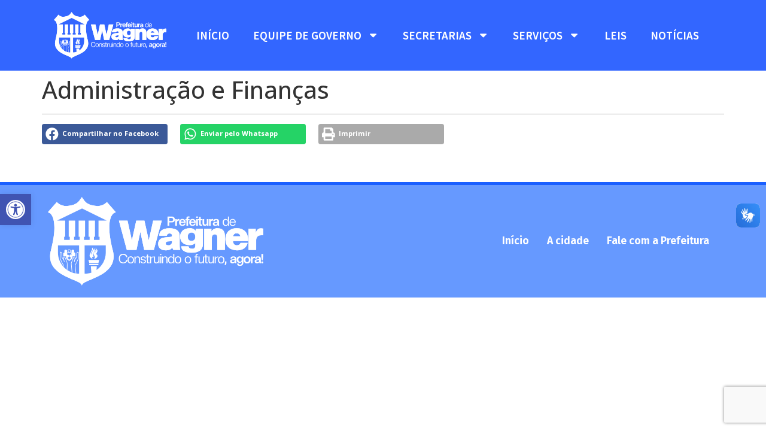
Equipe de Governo (307, 35)
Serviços (538, 35)
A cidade (568, 241)
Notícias (675, 35)
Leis (615, 35)
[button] (15, 209)
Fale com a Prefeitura (658, 241)
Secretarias (437, 35)
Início (212, 35)
